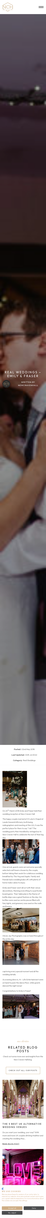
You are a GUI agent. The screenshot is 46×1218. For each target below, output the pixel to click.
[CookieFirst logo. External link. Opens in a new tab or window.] (3, 1189)
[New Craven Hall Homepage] (7, 6)
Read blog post (10, 1144)
